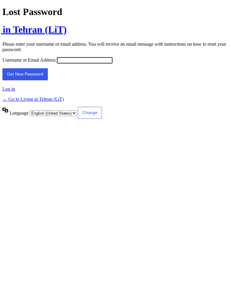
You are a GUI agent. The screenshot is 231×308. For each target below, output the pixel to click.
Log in (8, 88)
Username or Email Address (29, 60)
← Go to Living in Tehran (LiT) (33, 99)
